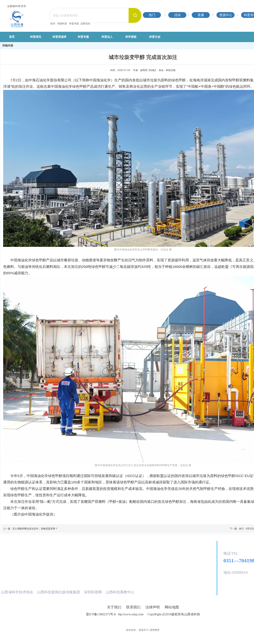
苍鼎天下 (143, 630)
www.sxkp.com (134, 614)
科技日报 (170, 70)
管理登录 (155, 630)
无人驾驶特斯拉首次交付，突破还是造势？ (35, 528)
